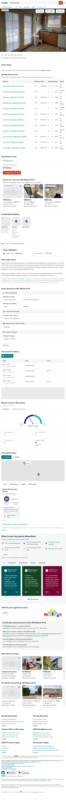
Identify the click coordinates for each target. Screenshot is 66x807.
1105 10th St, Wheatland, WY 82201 (14, 108)
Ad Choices (14, 780)
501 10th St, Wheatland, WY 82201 (13, 120)
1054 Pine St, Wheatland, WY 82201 (14, 91)
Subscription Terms (58, 779)
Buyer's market (33, 426)
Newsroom (35, 779)
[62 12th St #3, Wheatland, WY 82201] (32, 663)
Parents (32, 563)
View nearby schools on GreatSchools (15, 524)
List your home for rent (12, 172)
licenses (47, 760)
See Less (6, 345)
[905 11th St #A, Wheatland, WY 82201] (12, 191)
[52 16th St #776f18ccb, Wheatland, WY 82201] (11, 663)
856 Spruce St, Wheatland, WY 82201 (14, 103)
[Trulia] (3, 772)
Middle (23, 484)
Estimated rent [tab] (8, 161)
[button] (61, 3)
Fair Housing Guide (23, 779)
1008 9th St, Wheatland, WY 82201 (13, 97)
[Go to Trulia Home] (5, 3)
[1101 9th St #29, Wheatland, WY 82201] (33, 191)
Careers (30, 779)
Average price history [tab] (18, 409)
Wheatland (26, 7)
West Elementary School (10, 636)
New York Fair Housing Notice (7, 764)
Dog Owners (23, 563)
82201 (33, 7)
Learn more (3, 529)
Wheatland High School (33, 636)
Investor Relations (43, 779)
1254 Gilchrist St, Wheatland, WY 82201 (15, 136)
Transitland (22, 756)
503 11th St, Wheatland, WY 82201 (13, 142)
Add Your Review (33, 599)
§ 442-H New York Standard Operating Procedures (12, 763)
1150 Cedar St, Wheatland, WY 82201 (14, 148)
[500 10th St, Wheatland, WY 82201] (54, 191)
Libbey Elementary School (49, 633)
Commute (42, 563)
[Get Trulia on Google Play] (23, 772)
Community (12, 563)
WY (20, 7)
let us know (15, 787)
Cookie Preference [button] (22, 780)
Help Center (35, 792)
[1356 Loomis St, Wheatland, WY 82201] (32, 692)
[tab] (7, 356)
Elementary (14, 484)
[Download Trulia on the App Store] (11, 772)
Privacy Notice (8, 780)
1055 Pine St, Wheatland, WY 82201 (14, 86)
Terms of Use (51, 779)
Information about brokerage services (12, 766)
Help (2, 780)
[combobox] (36, 3)
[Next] (61, 195)
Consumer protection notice (27, 766)
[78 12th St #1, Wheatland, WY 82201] (52, 663)
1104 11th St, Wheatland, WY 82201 (13, 114)
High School (32, 484)
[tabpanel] (33, 186)
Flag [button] (16, 592)
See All (6, 554)
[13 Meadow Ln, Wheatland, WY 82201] (52, 692)
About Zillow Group (13, 779)
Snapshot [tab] (6, 409)
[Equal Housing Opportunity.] (21, 792)
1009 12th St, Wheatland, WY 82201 (14, 125)
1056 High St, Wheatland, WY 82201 (14, 131)
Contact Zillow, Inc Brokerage (9, 768)
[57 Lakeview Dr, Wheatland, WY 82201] (11, 692)
